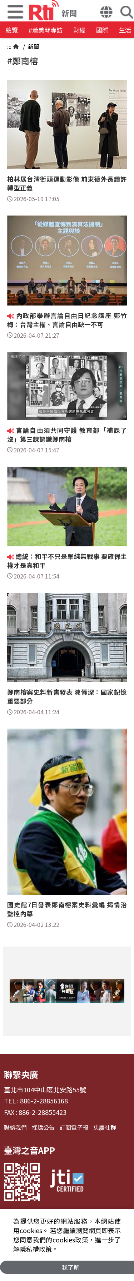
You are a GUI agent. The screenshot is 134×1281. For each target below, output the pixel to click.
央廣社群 (104, 1127)
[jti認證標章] (67, 1182)
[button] (106, 13)
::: (9, 46)
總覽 (12, 29)
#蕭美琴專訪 (46, 29)
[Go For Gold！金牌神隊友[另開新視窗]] (67, 991)
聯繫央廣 (21, 1074)
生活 (125, 29)
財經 (79, 29)
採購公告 (43, 1127)
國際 (102, 29)
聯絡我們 (15, 1127)
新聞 (32, 46)
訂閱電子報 (74, 1127)
